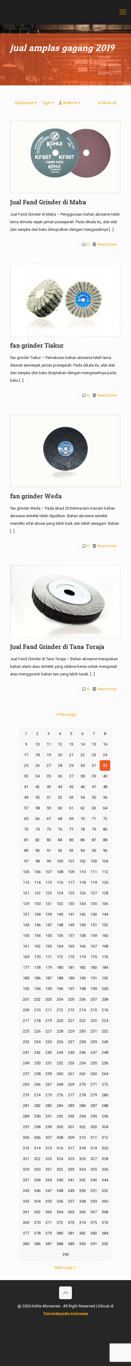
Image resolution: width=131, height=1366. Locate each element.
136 (105, 903)
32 (105, 765)
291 (48, 1116)
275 (48, 1095)
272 (105, 1084)
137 (26, 914)
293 (71, 1116)
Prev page (67, 714)
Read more (106, 244)
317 (71, 1148)
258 (37, 1073)
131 (48, 903)
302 (82, 1127)
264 (105, 1073)
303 (93, 1127)
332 (60, 1169)
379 (48, 1233)
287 (93, 1105)
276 (60, 1095)
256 (105, 1063)
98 (37, 861)
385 (26, 1243)
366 (82, 1212)
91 (49, 850)
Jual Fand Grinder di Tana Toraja (57, 647)
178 (37, 967)
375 (93, 1222)
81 (26, 840)
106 (37, 871)
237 (71, 1042)
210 (37, 1010)
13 (71, 744)
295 (93, 1116)
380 (60, 1233)
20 (60, 755)
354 (37, 1201)
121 (26, 893)
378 (37, 1233)
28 (60, 765)
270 (82, 1084)
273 (26, 1095)
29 (71, 765)
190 (82, 978)
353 (26, 1201)
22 (82, 755)
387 (48, 1243)
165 (71, 946)
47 (94, 786)
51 (49, 797)
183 (93, 967)
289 (26, 1116)
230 (82, 1031)
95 (94, 850)
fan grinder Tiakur (37, 345)
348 (60, 1190)
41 (26, 786)
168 (105, 946)
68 (60, 818)
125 (71, 893)
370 (37, 1222)
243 (48, 1052)
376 (105, 1222)
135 (93, 903)
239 (93, 1042)
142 (82, 914)
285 (71, 1105)
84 (60, 840)
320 (105, 1148)
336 (105, 1169)
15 (94, 744)
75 (49, 829)
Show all (108, 103)
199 (93, 988)
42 (37, 786)
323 (48, 1158)
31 (94, 765)
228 (60, 1031)
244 (60, 1052)
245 (71, 1052)
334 (82, 1169)
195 (48, 988)
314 (37, 1148)
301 (71, 1127)
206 (82, 999)
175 (93, 956)
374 (82, 1222)
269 (71, 1084)
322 (37, 1158)
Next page (64, 1267)
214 (82, 1010)
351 (93, 1190)
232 (105, 1031)
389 (71, 1243)
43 (49, 786)
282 (37, 1105)
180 (60, 967)
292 (60, 1116)
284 (60, 1105)
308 (60, 1137)
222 (82, 1020)
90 (37, 850)
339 (48, 1180)
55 (94, 797)
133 (71, 903)
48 (105, 786)
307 (48, 1137)
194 (37, 988)
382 (82, 1233)
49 (26, 797)
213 (71, 1010)
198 (82, 988)
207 (93, 999)
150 (82, 925)
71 (94, 818)
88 (105, 840)
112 (105, 871)
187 (48, 978)
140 (60, 914)
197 (71, 988)
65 (26, 818)
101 (71, 861)
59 (49, 808)
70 (82, 818)
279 (93, 1095)
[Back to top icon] (65, 1292)
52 (60, 797)
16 (105, 744)
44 (60, 786)
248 (105, 1052)
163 (48, 946)
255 (93, 1063)
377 (26, 1233)
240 (105, 1042)
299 (48, 1127)
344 (105, 1180)
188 (60, 978)
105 (26, 871)
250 (37, 1063)
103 (93, 861)
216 (105, 1010)
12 (60, 744)
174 (82, 956)
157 (71, 935)
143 (93, 914)
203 (48, 999)
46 (82, 786)
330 (37, 1169)
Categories (24, 103)
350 (82, 1190)
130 (37, 903)
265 (26, 1084)
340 (60, 1180)
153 (26, 935)
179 (48, 967)
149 (71, 925)
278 (82, 1095)
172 (60, 956)
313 (26, 1148)
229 (71, 1031)
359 (93, 1201)
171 (48, 956)
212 (60, 1010)
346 (37, 1190)
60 (60, 808)
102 (82, 861)
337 (26, 1180)
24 (105, 755)
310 (82, 1137)
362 (37, 1212)
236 (60, 1042)
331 (48, 1169)
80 (105, 829)
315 (48, 1148)
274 (37, 1095)
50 (37, 797)
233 (26, 1042)
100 (60, 861)
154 (37, 935)
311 (93, 1137)
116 (60, 882)
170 (37, 956)
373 (71, 1222)
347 (48, 1190)
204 (60, 999)
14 (82, 744)
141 (71, 914)
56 (105, 797)
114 (37, 882)
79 (94, 829)
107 (48, 871)
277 (71, 1095)
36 (60, 776)
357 (71, 1201)
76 (60, 829)
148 (60, 925)
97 (26, 861)
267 (48, 1084)
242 (37, 1052)
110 (82, 871)
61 (71, 808)
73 (26, 829)
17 (26, 755)
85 (71, 840)
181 (71, 967)
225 (26, 1031)
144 (105, 914)
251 (48, 1063)
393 (65, 1254)
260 (60, 1073)
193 (26, 988)
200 (105, 988)
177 (26, 967)
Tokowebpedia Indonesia (65, 1313)
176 (105, 956)
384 (105, 1233)
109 (71, 871)
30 (82, 765)
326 (82, 1158)
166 (82, 946)
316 (60, 1148)
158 (82, 935)
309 (71, 1137)
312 (105, 1137)
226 (37, 1031)
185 (26, 978)
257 (26, 1073)
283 (48, 1105)
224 (105, 1020)
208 (105, 999)
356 (60, 1201)
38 (82, 776)
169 (26, 956)
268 (60, 1084)
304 (105, 1127)
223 (93, 1020)
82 (37, 840)
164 (60, 946)
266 (37, 1084)
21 (71, 755)
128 (105, 893)
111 (93, 871)
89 (26, 850)
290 (37, 1116)
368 (105, 1212)
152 (105, 925)
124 (60, 893)
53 (71, 797)
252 (60, 1063)
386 (37, 1243)
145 (26, 925)
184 (105, 967)
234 (37, 1042)
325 (71, 1158)
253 (71, 1063)
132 (60, 903)
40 (105, 776)
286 (82, 1105)
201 (26, 999)
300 (60, 1127)
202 (37, 999)
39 (94, 776)
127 (93, 893)
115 (48, 882)
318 (82, 1148)
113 (26, 882)
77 (71, 829)
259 (48, 1073)
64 (105, 808)
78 (82, 829)
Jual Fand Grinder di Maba (48, 202)
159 (93, 935)
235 (48, 1042)
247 (93, 1052)
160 (105, 935)
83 (49, 840)
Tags (46, 103)
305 (26, 1137)
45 (71, 786)
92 (60, 850)
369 (26, 1222)
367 (93, 1212)
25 (26, 765)
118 (82, 882)
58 (37, 808)
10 (37, 744)
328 (105, 1158)
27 (49, 765)
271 (93, 1084)
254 (82, 1063)
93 (71, 850)
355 (48, 1201)
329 (26, 1169)
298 (37, 1127)
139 (48, 914)
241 (26, 1052)
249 (26, 1063)
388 (60, 1243)
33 (26, 776)
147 (48, 925)
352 (105, 1190)
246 (82, 1052)
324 (60, 1158)
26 (37, 765)
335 (93, 1169)
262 (82, 1073)
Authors (70, 103)
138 (37, 914)
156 (60, 935)
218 (37, 1020)
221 (71, 1020)
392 (105, 1243)
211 (48, 1010)
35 (49, 776)
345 (26, 1190)
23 (94, 755)
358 (82, 1201)
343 (93, 1180)
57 (26, 808)
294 (82, 1116)
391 (93, 1243)
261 (71, 1073)
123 (48, 893)
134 (82, 903)
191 (93, 978)
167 (93, 946)
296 (105, 1116)
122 (37, 893)
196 (60, 988)
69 (71, 818)
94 (82, 850)
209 (26, 1010)
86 (82, 840)
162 (37, 946)
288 (105, 1105)
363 (48, 1212)
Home (104, 57)
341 (71, 1180)
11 (49, 744)
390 (82, 1243)
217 (26, 1020)
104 (105, 861)
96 (105, 850)
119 (93, 882)
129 (26, 903)
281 (26, 1105)
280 (105, 1095)
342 (82, 1180)
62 (82, 808)
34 (37, 776)
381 (71, 1233)
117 (71, 882)
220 (60, 1020)
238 (82, 1042)
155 (48, 935)
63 (94, 808)
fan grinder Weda (36, 496)
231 (93, 1031)
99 (49, 861)
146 (37, 925)
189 (71, 978)
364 (60, 1212)
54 (82, 797)
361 (26, 1212)
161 (26, 946)
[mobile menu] (123, 12)
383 (93, 1233)
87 (94, 840)
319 (93, 1148)
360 (105, 1201)
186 (37, 978)
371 (48, 1222)
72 (105, 818)
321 (26, 1158)
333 (71, 1169)
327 (93, 1158)
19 (49, 755)
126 (82, 893)
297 (26, 1127)
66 (37, 818)
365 (71, 1212)
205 (71, 999)
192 (105, 978)
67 (49, 818)
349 (71, 1190)
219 (48, 1020)
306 (37, 1137)
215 (93, 1010)
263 (93, 1073)
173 (71, 956)
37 (71, 776)
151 (93, 925)
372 (60, 1222)
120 (105, 882)
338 (37, 1180)
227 (48, 1031)
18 (37, 755)
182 (82, 967)
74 (37, 829)
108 (60, 871)
